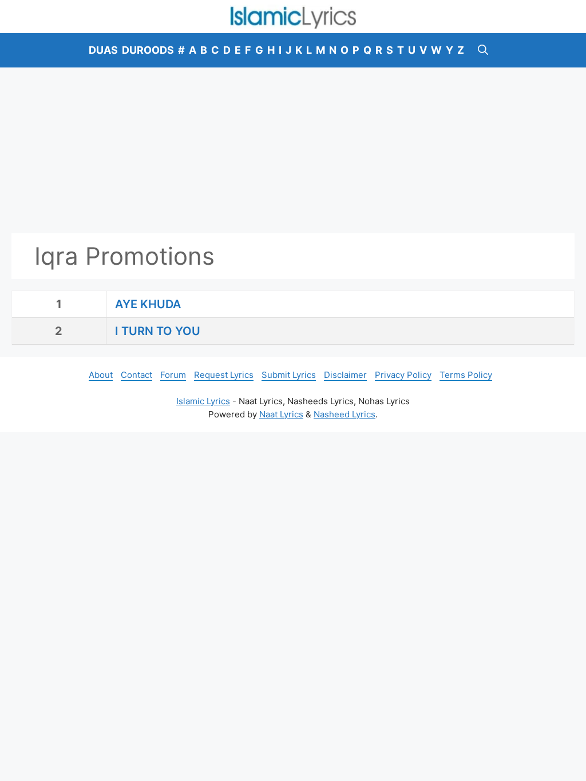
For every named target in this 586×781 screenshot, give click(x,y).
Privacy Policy (403, 374)
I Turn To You (157, 331)
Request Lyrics (224, 374)
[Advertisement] (293, 150)
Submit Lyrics (289, 374)
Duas (103, 50)
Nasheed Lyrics (344, 414)
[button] (483, 50)
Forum (173, 374)
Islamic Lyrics (203, 401)
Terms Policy (466, 374)
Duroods (148, 50)
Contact (136, 374)
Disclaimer (345, 374)
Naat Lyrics (281, 414)
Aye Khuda (148, 304)
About (101, 374)
